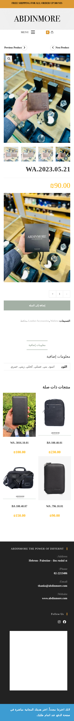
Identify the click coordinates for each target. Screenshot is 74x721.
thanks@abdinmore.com (52, 585)
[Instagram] (59, 622)
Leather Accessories (38, 320)
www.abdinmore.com (54, 598)
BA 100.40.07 (19, 506)
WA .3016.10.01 (19, 442)
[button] (9, 59)
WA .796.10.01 (54, 506)
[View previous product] (24, 48)
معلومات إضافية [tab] (37, 345)
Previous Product (13, 47)
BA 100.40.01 (54, 442)
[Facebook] (64, 622)
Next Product (62, 47)
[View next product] (53, 48)
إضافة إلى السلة (37, 305)
